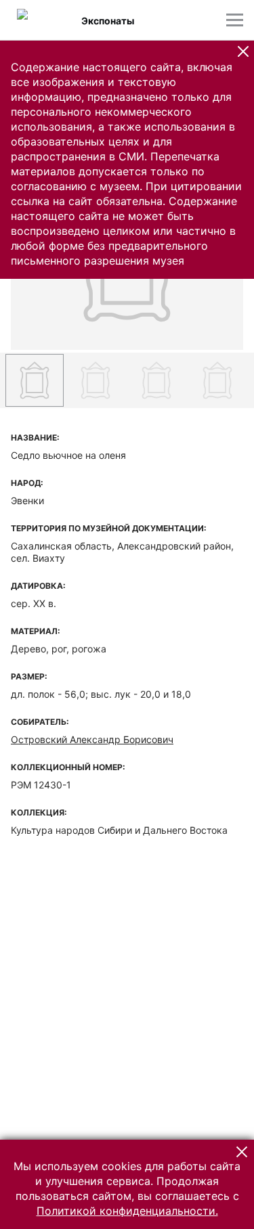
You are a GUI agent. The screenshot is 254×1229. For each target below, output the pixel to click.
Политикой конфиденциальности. (127, 1210)
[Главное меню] (234, 20)
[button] (243, 51)
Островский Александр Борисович (92, 739)
